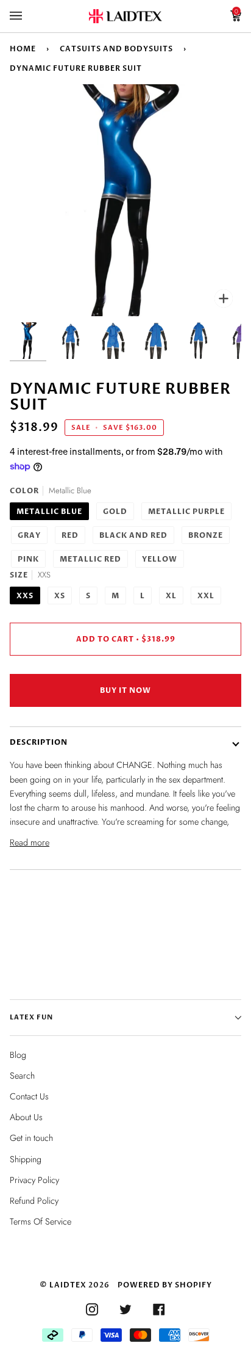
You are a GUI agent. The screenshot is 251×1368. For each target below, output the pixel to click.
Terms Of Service (40, 1221)
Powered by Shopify (165, 1285)
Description (39, 742)
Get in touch (31, 1138)
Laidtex (68, 1285)
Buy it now (125, 690)
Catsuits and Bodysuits (116, 49)
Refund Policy (34, 1201)
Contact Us (29, 1096)
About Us (26, 1117)
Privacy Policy (34, 1180)
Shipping (25, 1159)
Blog (18, 1055)
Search (22, 1075)
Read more (29, 842)
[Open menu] (28, 16)
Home (23, 49)
